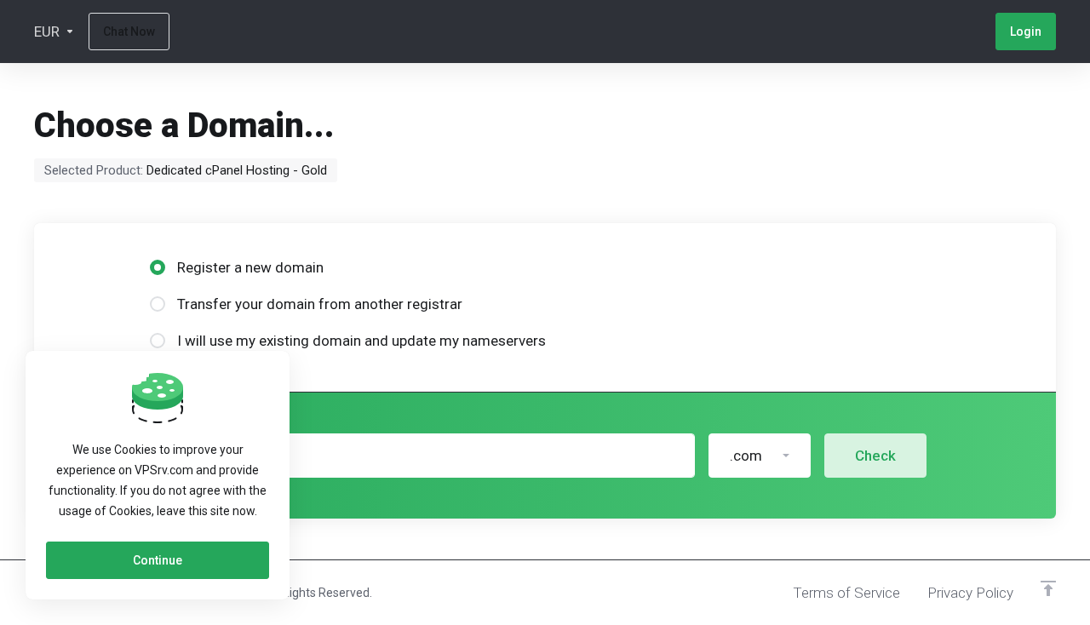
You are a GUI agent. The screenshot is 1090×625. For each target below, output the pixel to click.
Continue (157, 560)
